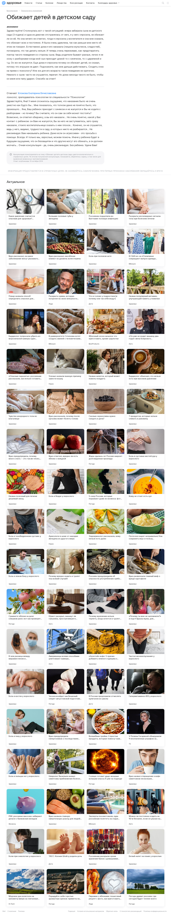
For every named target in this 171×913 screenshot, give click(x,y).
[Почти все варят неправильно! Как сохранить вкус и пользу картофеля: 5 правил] (145, 527)
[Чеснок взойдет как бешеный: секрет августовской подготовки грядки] (65, 687)
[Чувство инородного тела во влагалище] (25, 407)
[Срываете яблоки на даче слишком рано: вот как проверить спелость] (25, 607)
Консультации (12, 11)
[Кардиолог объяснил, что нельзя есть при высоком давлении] (145, 367)
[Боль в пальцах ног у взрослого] (25, 767)
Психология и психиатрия (31, 11)
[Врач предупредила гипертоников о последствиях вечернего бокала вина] (65, 727)
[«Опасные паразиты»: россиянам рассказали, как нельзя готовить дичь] (25, 367)
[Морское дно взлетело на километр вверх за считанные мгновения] (25, 887)
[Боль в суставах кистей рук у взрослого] (145, 447)
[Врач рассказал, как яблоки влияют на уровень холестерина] (65, 247)
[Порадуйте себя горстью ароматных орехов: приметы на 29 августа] (65, 887)
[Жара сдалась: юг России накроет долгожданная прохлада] (105, 447)
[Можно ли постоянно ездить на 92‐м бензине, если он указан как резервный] (145, 807)
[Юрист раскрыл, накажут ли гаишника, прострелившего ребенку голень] (65, 607)
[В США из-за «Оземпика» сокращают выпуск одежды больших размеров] (145, 247)
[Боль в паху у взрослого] (25, 727)
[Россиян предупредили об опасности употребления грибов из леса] (105, 567)
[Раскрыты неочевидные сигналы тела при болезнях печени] (145, 207)
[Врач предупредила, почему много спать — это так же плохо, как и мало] (25, 447)
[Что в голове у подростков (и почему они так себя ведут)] (105, 287)
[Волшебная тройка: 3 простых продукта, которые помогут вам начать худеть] (105, 727)
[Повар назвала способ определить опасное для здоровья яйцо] (25, 287)
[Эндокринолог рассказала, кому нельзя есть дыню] (105, 527)
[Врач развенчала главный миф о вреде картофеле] (145, 567)
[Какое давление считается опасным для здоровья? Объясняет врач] (25, 207)
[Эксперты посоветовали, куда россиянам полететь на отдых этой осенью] (105, 807)
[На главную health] (14, 3)
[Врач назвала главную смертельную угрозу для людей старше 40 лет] (65, 807)
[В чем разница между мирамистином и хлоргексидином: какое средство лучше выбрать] (25, 647)
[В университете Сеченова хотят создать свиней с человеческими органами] (65, 327)
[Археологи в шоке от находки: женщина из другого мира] (65, 527)
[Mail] (4, 3)
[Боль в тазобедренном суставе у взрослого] (25, 527)
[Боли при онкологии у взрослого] (25, 847)
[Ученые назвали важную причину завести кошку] (65, 367)
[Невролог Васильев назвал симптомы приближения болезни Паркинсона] (65, 767)
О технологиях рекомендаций (130, 911)
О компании (12, 911)
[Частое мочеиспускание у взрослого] (145, 647)
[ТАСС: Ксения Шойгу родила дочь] (65, 847)
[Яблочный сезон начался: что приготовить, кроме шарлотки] (105, 327)
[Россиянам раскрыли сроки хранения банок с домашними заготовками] (105, 847)
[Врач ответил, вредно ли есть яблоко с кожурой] (65, 447)
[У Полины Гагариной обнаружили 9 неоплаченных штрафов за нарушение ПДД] (145, 727)
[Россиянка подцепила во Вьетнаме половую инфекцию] (105, 207)
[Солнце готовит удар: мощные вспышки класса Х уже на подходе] (105, 767)
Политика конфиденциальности (154, 911)
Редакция (71, 911)
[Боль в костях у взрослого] (25, 687)
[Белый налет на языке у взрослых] (145, 847)
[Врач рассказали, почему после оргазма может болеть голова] (65, 407)
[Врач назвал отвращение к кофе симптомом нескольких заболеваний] (145, 767)
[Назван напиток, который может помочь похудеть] (105, 367)
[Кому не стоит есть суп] (145, 487)
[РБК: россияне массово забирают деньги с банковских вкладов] (25, 807)
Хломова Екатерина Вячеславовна (37, 93)
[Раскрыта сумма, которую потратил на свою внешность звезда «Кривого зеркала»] (65, 287)
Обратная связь (112, 911)
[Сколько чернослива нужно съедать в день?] (105, 407)
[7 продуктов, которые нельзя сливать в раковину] (145, 407)
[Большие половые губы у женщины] (65, 207)
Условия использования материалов (90, 911)
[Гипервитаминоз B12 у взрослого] (145, 687)
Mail (4, 911)
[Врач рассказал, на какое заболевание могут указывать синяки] (25, 247)
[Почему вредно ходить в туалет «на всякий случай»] (65, 567)
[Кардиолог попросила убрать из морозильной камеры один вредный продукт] (25, 327)
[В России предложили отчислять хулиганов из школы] (105, 687)
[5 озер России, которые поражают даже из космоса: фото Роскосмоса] (105, 487)
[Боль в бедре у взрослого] (65, 487)
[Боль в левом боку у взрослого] (25, 567)
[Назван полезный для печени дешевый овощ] (25, 487)
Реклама (21, 911)
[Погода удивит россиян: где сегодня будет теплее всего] (145, 887)
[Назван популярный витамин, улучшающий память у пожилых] (145, 287)
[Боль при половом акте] (105, 247)
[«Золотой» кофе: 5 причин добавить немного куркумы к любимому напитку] (105, 647)
